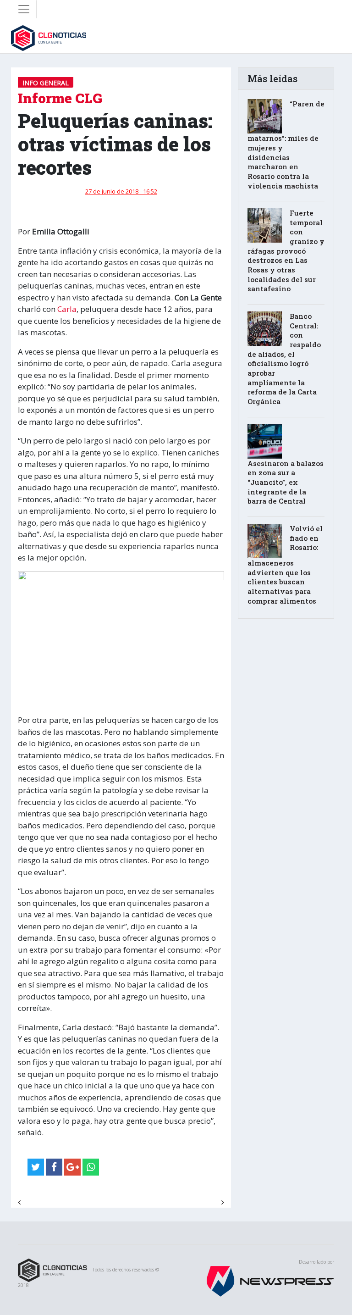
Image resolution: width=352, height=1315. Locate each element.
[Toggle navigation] (24, 9)
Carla (67, 309)
